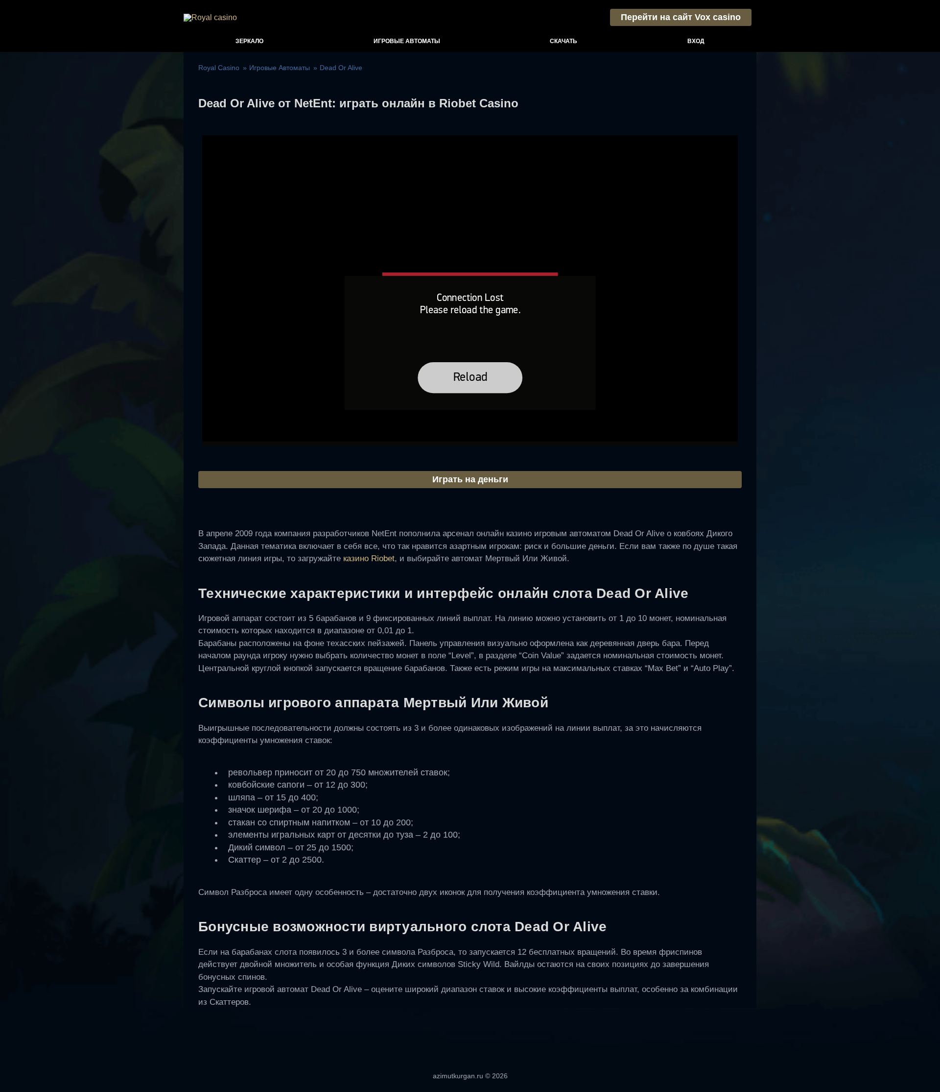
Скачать (563, 41)
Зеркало (249, 41)
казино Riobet (369, 558)
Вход (696, 41)
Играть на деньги (470, 479)
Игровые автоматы (407, 41)
